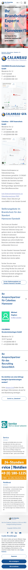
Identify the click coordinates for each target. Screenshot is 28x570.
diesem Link (10, 387)
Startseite (4, 52)
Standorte (16, 52)
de (17, 3)
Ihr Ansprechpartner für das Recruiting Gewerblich (11, 360)
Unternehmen (10, 52)
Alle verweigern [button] (14, 561)
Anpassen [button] (14, 556)
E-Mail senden (16, 317)
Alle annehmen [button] (14, 566)
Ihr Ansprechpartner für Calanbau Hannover (11, 299)
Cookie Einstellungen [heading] (9, 536)
